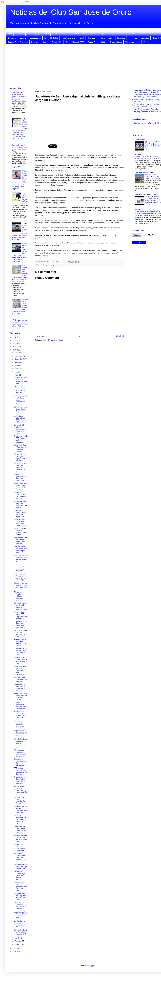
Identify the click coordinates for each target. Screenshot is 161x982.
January (18, 944)
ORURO (137, 209)
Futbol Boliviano (141, 140)
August (17, 362)
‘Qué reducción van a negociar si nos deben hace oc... (20, 390)
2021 (15, 347)
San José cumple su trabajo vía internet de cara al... (20, 559)
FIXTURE (54, 38)
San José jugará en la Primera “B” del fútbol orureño (152, 177)
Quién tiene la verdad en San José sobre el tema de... (20, 906)
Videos (146, 42)
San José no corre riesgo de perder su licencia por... (20, 724)
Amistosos (19, 34)
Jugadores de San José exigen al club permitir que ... (20, 651)
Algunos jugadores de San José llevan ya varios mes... (21, 838)
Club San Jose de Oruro (144, 172)
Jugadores (133, 38)
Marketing (145, 38)
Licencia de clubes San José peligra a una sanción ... (20, 706)
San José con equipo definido (24, 198)
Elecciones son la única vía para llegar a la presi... (20, 410)
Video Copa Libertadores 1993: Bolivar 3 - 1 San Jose (20, 419)
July (16, 365)
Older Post (120, 336)
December (19, 353)
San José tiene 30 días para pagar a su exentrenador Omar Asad (19, 148)
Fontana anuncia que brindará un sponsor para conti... (20, 550)
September (19, 359)
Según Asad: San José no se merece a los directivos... (20, 541)
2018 (15, 951)
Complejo (102, 34)
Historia (102, 38)
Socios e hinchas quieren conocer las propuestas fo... (21, 586)
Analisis (30, 34)
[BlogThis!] (71, 262)
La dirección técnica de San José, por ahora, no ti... (20, 477)
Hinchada (91, 38)
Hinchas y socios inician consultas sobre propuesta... (21, 809)
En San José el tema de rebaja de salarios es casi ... (20, 924)
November (19, 356)
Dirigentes (12, 38)
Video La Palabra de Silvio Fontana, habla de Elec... (20, 532)
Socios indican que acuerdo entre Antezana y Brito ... (20, 457)
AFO (10, 34)
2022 (15, 344)
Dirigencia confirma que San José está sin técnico (20, 495)
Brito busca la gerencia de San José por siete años (20, 568)
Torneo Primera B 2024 (97, 42)
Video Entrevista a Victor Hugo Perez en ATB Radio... (21, 486)
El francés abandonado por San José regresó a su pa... (21, 819)
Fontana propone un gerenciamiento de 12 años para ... (20, 887)
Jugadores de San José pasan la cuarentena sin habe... (20, 733)
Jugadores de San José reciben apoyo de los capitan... (20, 780)
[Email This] (69, 262)
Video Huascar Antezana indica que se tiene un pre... (20, 577)
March (17, 938)
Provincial (24, 42)
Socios (45, 42)
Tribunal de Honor (132, 42)
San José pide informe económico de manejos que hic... (20, 429)
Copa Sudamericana (137, 34)
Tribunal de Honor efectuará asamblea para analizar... (20, 504)
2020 (15, 350)
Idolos (111, 38)
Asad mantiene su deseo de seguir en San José (21, 866)
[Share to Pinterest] (78, 262)
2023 (15, 340)
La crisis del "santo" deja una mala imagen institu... (19, 875)
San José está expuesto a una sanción (20, 679)
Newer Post (40, 336)
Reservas (35, 42)
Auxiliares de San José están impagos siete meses (20, 642)
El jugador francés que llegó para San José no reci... (20, 897)
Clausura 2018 (73, 34)
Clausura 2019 (89, 34)
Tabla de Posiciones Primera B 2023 (147, 123)
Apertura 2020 (58, 34)
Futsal (81, 38)
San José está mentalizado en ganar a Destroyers (19, 95)
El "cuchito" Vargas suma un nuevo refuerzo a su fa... (20, 857)
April (16, 375)
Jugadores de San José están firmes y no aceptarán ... (20, 624)
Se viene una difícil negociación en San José (20, 800)
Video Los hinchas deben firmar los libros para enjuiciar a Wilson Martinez (20, 323)
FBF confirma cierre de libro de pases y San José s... (20, 771)
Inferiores (121, 38)
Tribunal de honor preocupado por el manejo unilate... (20, 697)
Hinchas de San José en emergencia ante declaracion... (20, 670)
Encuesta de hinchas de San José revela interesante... (20, 762)
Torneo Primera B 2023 (75, 42)
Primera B (12, 42)
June (17, 369)
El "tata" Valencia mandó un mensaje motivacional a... (20, 467)
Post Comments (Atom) (54, 340)
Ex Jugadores (35, 38)
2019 (15, 948)
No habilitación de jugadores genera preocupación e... (20, 743)
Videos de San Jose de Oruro (146, 194)
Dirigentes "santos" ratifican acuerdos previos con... (20, 596)
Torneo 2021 (57, 42)
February (18, 941)
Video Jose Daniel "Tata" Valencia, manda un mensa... (21, 448)
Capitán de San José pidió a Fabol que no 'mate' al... (19, 688)
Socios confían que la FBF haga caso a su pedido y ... (20, 615)
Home (80, 336)
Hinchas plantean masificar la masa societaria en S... (21, 381)
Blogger (91, 966)
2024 (15, 337)
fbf (45, 38)
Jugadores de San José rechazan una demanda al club (21, 915)
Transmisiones (116, 42)
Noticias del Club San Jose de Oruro (71, 12)
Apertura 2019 (43, 34)
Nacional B (139, 155)
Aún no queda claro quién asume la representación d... (20, 790)
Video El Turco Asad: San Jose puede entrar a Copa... (20, 522)
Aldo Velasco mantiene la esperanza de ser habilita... (20, 753)
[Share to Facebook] (76, 262)
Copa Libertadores (117, 34)
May (16, 372)
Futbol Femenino (68, 38)
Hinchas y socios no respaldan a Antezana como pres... (20, 660)
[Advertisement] (80, 121)
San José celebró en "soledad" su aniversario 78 (20, 932)
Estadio (23, 38)
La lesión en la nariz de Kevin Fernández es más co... (20, 829)
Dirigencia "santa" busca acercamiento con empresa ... (20, 847)
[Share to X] (73, 262)
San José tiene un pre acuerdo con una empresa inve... (20, 606)
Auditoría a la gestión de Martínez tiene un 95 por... (20, 715)
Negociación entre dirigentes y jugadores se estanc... (20, 633)
